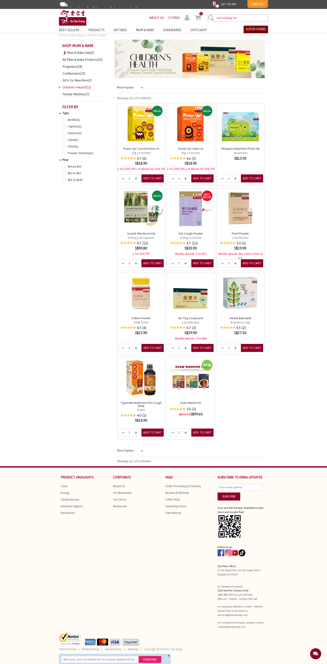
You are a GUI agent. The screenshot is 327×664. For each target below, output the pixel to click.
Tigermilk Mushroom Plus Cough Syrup (141, 404)
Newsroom (120, 506)
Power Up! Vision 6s (190, 148)
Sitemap (133, 649)
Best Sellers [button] (69, 30)
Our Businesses (122, 492)
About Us (119, 486)
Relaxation (68, 513)
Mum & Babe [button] (145, 30)
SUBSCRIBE (229, 496)
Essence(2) (74, 133)
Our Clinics (119, 499)
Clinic (64, 486)
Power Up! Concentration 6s (141, 148)
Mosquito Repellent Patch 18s (240, 148)
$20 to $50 (74, 173)
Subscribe (150, 659)
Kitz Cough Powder (191, 233)
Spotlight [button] (198, 30)
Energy (65, 492)
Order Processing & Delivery (183, 486)
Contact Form (240, 590)
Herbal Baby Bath (240, 318)
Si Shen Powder (141, 318)
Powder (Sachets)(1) (80, 153)
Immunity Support (72, 506)
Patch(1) (73, 146)
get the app (228, 4)
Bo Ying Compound (191, 318)
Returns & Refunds (177, 492)
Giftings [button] (120, 30)
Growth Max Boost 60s (141, 233)
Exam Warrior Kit (190, 403)
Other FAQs (172, 499)
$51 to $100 (75, 180)
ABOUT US (156, 18)
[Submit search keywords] (211, 17)
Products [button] (96, 30)
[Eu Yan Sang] (72, 17)
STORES (174, 18)
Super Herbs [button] (256, 29)
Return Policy (113, 649)
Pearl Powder (240, 233)
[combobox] (237, 18)
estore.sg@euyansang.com (233, 615)
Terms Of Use (68, 649)
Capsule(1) (74, 126)
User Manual (173, 513)
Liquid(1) (73, 139)
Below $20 (74, 166)
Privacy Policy (90, 649)
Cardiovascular (70, 499)
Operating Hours (175, 506)
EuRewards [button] (172, 30)
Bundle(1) (74, 119)
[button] (187, 18)
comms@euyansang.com (231, 626)
